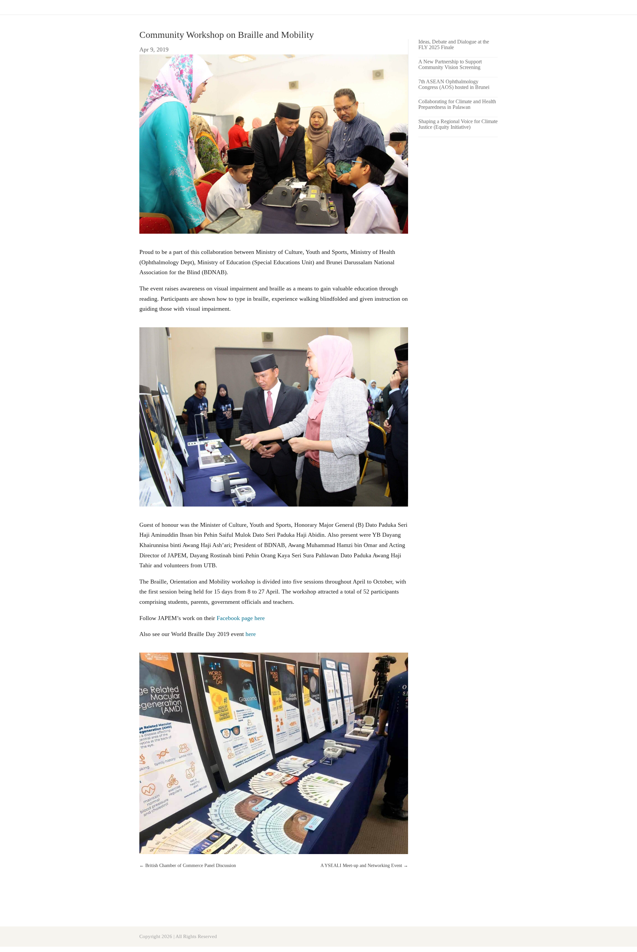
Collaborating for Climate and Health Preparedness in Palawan (457, 104)
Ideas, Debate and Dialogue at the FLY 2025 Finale (453, 44)
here (251, 634)
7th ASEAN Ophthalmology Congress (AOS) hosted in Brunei (453, 84)
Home (620, 7)
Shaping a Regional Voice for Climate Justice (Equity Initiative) (458, 124)
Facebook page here (241, 618)
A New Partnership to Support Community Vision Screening (450, 64)
